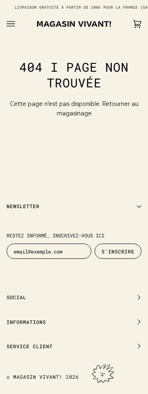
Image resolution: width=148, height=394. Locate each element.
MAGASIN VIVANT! (37, 376)
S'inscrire (118, 251)
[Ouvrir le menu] (19, 24)
